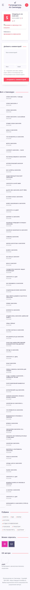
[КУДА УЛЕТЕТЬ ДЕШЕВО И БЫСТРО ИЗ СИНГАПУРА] (2, 298)
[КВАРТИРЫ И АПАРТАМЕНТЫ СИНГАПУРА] (2, 451)
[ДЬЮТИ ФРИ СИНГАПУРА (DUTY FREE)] (2, 191)
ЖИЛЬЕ (19, 517)
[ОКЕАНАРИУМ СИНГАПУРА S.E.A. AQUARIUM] (2, 431)
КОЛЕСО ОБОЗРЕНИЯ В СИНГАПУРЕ (15, 203)
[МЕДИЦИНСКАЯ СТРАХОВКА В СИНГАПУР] (2, 418)
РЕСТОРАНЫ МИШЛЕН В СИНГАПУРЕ (16, 156)
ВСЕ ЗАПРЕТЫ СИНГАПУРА (13, 170)
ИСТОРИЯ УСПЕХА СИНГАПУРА (14, 196)
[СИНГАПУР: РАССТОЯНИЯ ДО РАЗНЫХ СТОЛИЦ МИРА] (2, 438)
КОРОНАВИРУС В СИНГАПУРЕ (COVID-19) (17, 503)
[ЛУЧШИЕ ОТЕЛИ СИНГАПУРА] (2, 125)
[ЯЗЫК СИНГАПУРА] (2, 364)
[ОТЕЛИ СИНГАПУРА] (2, 111)
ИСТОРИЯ (6, 520)
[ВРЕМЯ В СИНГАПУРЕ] (2, 424)
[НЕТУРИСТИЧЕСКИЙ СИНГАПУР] (2, 165)
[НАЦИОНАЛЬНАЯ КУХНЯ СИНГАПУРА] (2, 291)
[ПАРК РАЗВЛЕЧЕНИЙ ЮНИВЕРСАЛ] (2, 384)
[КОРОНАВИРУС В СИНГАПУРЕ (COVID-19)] (2, 504)
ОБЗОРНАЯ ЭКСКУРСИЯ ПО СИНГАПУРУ (17, 230)
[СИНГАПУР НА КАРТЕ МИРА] (2, 185)
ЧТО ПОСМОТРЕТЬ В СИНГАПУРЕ (15, 136)
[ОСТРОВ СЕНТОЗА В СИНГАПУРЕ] (2, 331)
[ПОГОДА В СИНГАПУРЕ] (2, 351)
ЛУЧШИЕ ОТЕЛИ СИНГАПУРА (13, 123)
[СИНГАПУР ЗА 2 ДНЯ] (2, 278)
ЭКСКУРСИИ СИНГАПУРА (12, 443)
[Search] (26, 5)
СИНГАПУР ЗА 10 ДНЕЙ (12, 210)
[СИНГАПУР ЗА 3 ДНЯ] (2, 478)
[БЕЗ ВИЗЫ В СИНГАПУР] (2, 258)
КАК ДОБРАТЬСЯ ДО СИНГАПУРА (15, 336)
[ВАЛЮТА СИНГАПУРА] (2, 251)
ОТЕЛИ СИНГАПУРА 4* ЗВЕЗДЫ (14, 96)
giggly (3, 564)
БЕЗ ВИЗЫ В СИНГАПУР (12, 256)
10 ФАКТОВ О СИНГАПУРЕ (13, 490)
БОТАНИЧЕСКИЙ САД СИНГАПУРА (15, 390)
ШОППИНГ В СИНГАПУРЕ (12, 34)
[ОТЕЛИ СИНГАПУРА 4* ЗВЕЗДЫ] (2, 98)
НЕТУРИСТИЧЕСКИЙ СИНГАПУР (14, 163)
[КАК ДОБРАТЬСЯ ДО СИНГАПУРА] (2, 338)
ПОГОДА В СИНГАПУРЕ (12, 350)
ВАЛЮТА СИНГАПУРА (11, 250)
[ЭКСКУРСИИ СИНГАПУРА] (2, 444)
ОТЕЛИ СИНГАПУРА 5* (12, 103)
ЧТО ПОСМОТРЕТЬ (9, 530)
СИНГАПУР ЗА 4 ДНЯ (11, 496)
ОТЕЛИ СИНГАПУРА (11, 110)
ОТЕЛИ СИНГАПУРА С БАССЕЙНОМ (15, 116)
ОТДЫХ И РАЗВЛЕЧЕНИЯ (10, 523)
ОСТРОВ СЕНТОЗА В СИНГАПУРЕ (15, 330)
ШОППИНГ (21, 530)
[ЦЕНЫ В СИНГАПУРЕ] (2, 131)
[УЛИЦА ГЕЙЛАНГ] (2, 324)
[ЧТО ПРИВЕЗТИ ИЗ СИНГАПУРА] (2, 411)
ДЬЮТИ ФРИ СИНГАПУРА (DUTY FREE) (16, 190)
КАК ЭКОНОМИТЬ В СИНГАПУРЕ (14, 283)
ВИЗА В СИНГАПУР (11, 263)
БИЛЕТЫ (5, 517)
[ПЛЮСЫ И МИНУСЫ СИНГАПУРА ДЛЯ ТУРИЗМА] (2, 371)
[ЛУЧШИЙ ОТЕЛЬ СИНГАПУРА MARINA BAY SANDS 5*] (2, 318)
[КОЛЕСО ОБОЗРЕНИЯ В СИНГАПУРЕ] (2, 204)
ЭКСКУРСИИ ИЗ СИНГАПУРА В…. (14, 403)
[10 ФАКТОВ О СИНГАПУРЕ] (2, 491)
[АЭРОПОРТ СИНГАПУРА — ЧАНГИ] (2, 151)
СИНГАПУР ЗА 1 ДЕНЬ (12, 356)
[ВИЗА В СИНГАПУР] (2, 264)
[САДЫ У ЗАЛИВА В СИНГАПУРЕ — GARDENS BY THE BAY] (2, 378)
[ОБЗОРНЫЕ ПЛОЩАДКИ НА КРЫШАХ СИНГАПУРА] (2, 224)
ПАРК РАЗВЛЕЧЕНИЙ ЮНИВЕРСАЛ (15, 383)
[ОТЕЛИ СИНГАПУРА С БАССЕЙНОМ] (2, 118)
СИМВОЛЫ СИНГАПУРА (12, 236)
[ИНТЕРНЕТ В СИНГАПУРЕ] (2, 311)
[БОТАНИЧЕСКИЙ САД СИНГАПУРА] (2, 391)
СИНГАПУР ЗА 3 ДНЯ (11, 476)
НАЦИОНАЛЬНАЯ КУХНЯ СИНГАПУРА (16, 290)
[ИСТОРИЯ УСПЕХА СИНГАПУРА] (2, 198)
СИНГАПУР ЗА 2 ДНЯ (11, 276)
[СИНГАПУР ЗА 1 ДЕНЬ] (2, 358)
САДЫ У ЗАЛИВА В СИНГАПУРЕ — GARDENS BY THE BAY (15, 377)
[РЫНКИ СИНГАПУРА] (2, 471)
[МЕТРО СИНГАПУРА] (2, 145)
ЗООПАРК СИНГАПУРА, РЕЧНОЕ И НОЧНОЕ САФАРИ (15, 397)
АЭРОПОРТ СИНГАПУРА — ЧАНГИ (15, 150)
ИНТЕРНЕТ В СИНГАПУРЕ (13, 310)
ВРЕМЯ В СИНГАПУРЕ (12, 423)
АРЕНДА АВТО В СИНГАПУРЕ (14, 463)
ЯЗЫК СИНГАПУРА (11, 363)
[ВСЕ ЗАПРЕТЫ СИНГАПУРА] (2, 171)
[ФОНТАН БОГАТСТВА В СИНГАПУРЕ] (2, 244)
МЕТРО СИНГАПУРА (11, 143)
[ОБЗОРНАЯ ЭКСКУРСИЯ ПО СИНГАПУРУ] (2, 231)
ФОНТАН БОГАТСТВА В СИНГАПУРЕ (15, 243)
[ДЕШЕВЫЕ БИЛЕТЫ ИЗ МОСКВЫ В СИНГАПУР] (2, 484)
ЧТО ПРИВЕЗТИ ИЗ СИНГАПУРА (14, 410)
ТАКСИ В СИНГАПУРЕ (12, 456)
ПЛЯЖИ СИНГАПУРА (11, 303)
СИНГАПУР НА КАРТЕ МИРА (13, 183)
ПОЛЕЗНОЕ (6, 526)
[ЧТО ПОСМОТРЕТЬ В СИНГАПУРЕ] (2, 138)
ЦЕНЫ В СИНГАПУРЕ (11, 130)
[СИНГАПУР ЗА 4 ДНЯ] (2, 498)
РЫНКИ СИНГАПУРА (11, 470)
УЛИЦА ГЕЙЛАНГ (10, 323)
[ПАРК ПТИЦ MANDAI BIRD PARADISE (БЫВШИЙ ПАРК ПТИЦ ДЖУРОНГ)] (2, 344)
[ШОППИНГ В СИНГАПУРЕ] (2, 218)
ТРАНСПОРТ (17, 526)
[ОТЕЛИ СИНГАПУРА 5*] (2, 105)
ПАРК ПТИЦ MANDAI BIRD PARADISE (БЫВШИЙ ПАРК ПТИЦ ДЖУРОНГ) (15, 343)
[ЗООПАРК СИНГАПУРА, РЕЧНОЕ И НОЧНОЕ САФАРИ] (2, 398)
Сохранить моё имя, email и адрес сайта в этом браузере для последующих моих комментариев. (14, 72)
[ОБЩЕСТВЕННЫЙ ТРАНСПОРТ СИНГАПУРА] (2, 178)
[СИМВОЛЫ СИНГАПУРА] (2, 238)
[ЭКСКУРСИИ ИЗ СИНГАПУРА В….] (2, 404)
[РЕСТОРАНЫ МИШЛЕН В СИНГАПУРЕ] (2, 158)
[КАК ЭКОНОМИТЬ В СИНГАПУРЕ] (2, 284)
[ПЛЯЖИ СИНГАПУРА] (2, 304)
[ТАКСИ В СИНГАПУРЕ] (2, 458)
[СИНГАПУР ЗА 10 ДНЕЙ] (2, 211)
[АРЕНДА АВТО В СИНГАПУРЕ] (2, 464)
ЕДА (13, 517)
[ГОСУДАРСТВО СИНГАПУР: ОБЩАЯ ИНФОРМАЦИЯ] (2, 271)
